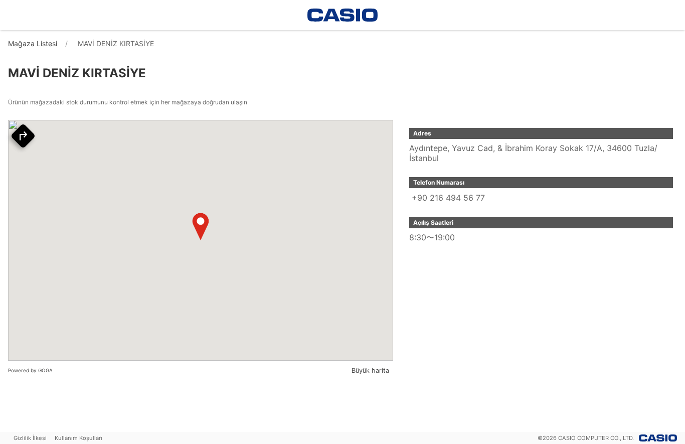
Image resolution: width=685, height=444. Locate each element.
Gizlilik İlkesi (30, 437)
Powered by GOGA (30, 370)
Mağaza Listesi (32, 43)
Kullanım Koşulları (78, 437)
